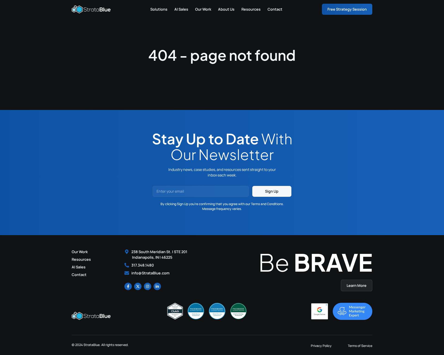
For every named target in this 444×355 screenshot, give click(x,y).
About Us (226, 9)
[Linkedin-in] (157, 286)
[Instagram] (147, 286)
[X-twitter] (138, 286)
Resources (251, 9)
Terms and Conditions (267, 204)
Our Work (203, 9)
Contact (275, 9)
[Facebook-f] (128, 286)
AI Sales (181, 9)
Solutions (158, 9)
